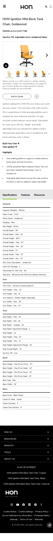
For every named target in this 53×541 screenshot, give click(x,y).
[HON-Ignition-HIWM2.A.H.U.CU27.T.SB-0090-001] (35, 74)
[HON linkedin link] (29, 505)
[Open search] (46, 6)
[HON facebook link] (23, 505)
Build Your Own (10, 143)
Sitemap (13, 519)
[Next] (46, 55)
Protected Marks (41, 515)
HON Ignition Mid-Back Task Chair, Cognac (26, 472)
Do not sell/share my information (17, 515)
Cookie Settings (26, 511)
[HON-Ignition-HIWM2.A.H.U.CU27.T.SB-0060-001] (27, 74)
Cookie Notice (9, 511)
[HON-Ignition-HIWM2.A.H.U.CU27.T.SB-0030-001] (27, 55)
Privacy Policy (41, 511)
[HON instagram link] (12, 505)
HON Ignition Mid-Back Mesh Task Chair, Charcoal (27, 483)
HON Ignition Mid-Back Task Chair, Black (26, 478)
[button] (51, 6)
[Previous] (6, 55)
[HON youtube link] (18, 505)
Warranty (38, 519)
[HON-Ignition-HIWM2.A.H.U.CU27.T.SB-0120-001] (44, 74)
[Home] (26, 7)
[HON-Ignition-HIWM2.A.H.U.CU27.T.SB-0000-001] (18, 74)
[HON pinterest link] (35, 505)
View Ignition (9, 146)
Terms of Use (26, 519)
